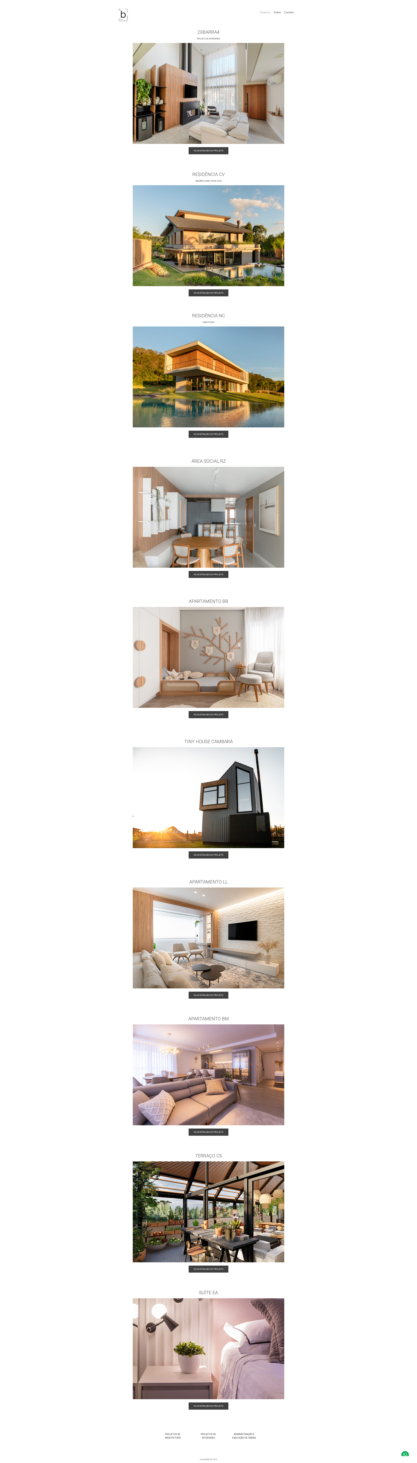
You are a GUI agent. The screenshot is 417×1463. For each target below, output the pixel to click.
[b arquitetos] (123, 15)
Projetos (265, 12)
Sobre (277, 12)
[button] (208, 150)
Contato (289, 12)
